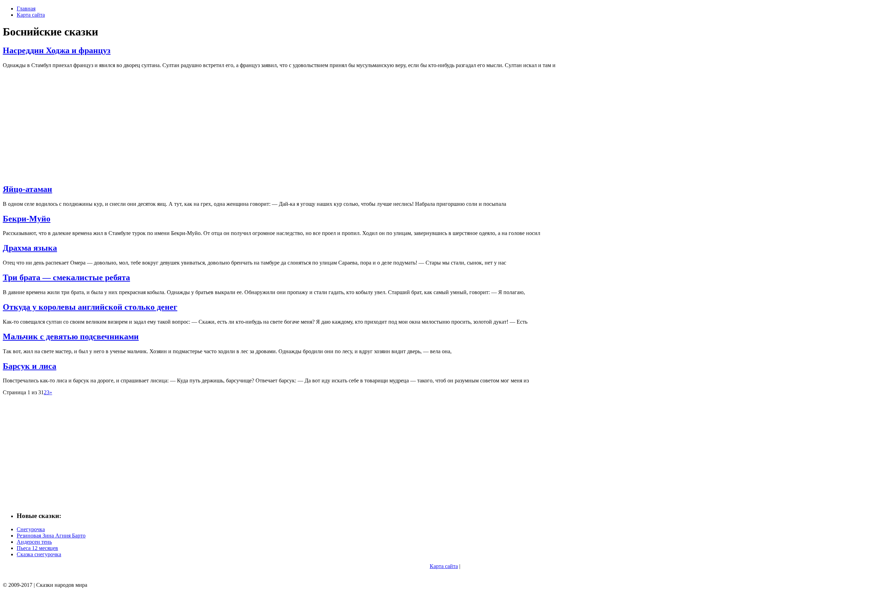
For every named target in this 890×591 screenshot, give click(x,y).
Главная (26, 8)
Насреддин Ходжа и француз (57, 50)
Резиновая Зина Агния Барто (51, 536)
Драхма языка (30, 247)
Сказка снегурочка (39, 554)
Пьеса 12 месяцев (37, 548)
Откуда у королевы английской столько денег (90, 306)
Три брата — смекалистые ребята (66, 277)
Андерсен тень (34, 542)
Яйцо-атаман (27, 189)
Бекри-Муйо (26, 218)
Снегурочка (31, 529)
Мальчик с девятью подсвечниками (71, 336)
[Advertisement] (211, 122)
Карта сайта (31, 15)
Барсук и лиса (29, 366)
